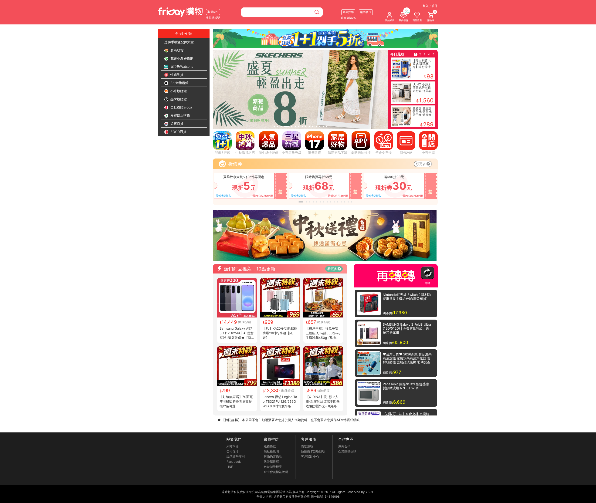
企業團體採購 (347, 451)
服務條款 (270, 446)
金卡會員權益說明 (276, 472)
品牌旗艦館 (178, 99)
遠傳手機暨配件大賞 (179, 42)
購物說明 (307, 446)
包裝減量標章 (273, 467)
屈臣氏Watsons (181, 66)
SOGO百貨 (177, 132)
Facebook (234, 461)
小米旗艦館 (178, 91)
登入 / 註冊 (430, 6)
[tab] (274, 126)
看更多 (332, 269)
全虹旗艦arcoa (180, 107)
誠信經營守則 (236, 456)
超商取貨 (176, 50)
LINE (230, 467)
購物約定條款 (273, 456)
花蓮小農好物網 (181, 58)
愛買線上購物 (179, 115)
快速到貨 (176, 75)
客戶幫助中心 (310, 456)
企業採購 (348, 12)
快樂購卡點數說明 (313, 451)
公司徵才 (233, 451)
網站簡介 (233, 446)
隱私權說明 (271, 451)
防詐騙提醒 (271, 461)
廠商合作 (344, 446)
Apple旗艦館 (179, 83)
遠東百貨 (176, 123)
